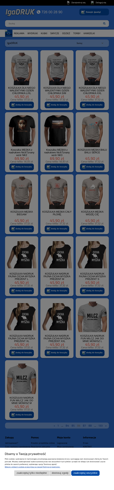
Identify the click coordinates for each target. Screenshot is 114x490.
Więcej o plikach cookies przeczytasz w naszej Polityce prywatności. (32, 467)
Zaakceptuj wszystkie (85, 473)
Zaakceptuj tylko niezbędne (32, 473)
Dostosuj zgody (60, 473)
